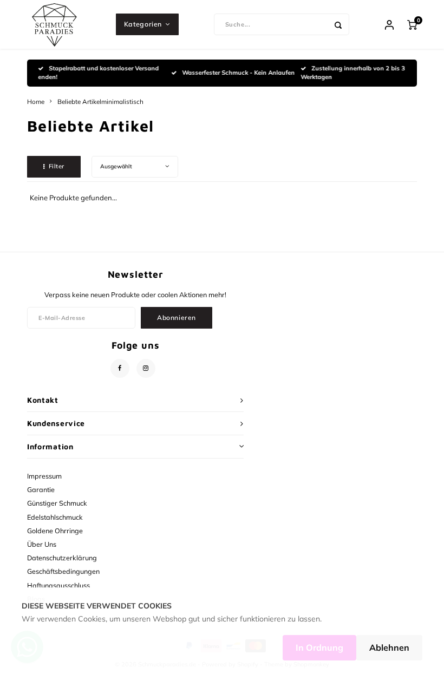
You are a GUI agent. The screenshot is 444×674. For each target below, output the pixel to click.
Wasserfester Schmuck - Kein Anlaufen (238, 72)
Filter (56, 166)
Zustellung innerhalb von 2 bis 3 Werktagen (353, 72)
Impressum (44, 476)
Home (35, 101)
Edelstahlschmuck (55, 517)
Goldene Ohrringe (55, 530)
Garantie (41, 489)
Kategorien (143, 24)
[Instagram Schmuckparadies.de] (145, 368)
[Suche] (338, 24)
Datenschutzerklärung (62, 557)
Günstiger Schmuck (57, 503)
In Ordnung (319, 647)
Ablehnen (389, 647)
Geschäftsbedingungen (63, 571)
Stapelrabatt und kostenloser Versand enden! (98, 72)
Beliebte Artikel (79, 101)
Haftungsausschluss (58, 585)
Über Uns (41, 544)
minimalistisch (122, 101)
